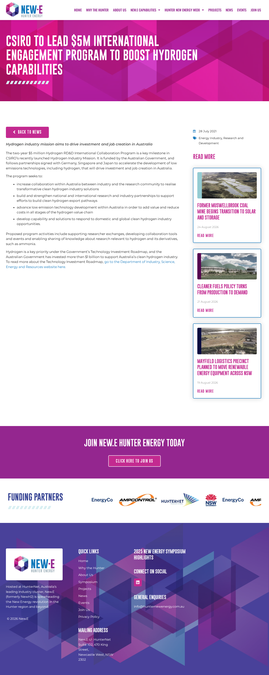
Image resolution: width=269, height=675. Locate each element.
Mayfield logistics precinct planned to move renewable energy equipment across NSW (224, 367)
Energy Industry (210, 138)
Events (241, 9)
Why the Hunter (97, 9)
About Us (119, 9)
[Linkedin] (138, 582)
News (229, 9)
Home (78, 9)
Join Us (256, 9)
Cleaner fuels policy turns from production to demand (222, 289)
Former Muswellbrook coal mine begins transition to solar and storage (226, 211)
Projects (214, 9)
